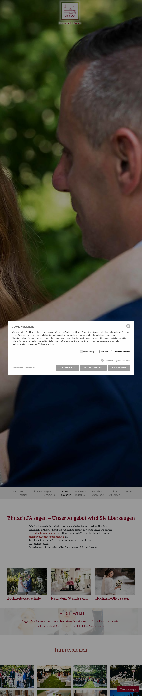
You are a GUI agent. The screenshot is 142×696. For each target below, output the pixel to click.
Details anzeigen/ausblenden (117, 360)
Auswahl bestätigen (93, 368)
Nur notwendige (67, 368)
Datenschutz (17, 368)
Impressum (30, 368)
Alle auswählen (119, 368)
